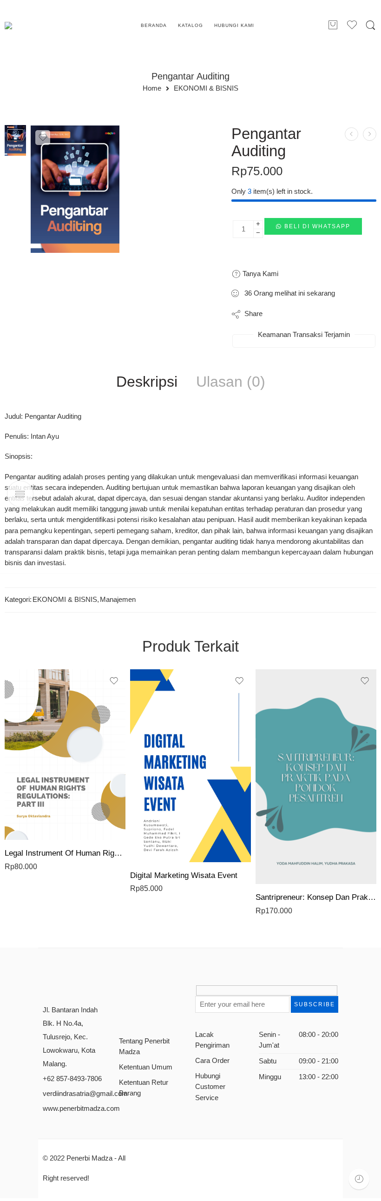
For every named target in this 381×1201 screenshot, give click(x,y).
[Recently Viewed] (358, 1178)
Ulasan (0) (230, 382)
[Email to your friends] (351, 314)
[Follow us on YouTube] (171, 994)
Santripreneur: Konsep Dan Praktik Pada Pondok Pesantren (316, 897)
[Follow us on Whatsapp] (122, 1011)
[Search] (370, 25)
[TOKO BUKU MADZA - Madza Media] (42, 25)
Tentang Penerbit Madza (144, 1046)
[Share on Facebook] (296, 314)
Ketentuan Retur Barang (143, 1088)
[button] (313, 229)
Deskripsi (146, 382)
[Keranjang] (332, 25)
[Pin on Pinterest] (314, 314)
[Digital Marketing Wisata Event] (190, 765)
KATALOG (190, 25)
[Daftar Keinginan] (42, 137)
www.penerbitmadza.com (81, 1108)
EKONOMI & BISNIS (206, 88)
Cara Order (212, 1060)
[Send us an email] (138, 994)
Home (152, 88)
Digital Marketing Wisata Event (183, 875)
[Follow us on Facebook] (122, 994)
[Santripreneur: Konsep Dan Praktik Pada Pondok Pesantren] (316, 776)
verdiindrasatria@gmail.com (85, 1093)
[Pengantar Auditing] (15, 140)
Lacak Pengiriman (212, 1040)
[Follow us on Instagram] (154, 994)
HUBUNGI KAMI (234, 25)
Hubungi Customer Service (210, 1086)
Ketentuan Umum (145, 1067)
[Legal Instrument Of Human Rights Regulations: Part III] (65, 754)
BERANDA (154, 25)
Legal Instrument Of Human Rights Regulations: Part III (65, 853)
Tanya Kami (259, 273)
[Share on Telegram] (333, 314)
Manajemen (118, 599)
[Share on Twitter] (277, 314)
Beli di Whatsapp (317, 226)
